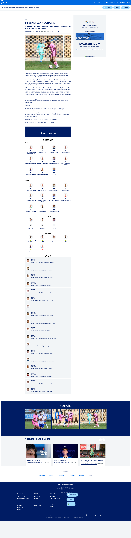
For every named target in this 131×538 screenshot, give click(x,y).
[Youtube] (106, 2)
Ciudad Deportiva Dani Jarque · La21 (32, 31)
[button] (107, 7)
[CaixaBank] (81, 475)
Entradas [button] (72, 504)
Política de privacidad (31, 515)
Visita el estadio (36, 7)
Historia (36, 498)
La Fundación (37, 503)
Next (105, 419)
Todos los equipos (21, 496)
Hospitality (13, 7)
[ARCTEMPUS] (42, 475)
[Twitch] (114, 2)
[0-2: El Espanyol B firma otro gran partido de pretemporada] (92, 452)
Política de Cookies (21, 515)
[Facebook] (86, 515)
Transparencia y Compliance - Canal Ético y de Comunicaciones (54, 515)
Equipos (17, 7)
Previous (25, 419)
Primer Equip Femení (22, 500)
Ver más (104, 515)
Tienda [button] (71, 499)
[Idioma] (128, 2)
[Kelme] (95, 2)
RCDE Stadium (31, 7)
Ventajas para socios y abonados (55, 499)
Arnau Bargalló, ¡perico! (60, 460)
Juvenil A (19, 505)
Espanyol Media (21, 7)
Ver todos (90, 475)
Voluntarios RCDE (54, 502)
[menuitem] (122, 2)
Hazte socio (53, 496)
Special (19, 509)
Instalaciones (37, 496)
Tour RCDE (36, 500)
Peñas (51, 504)
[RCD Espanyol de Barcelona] (4, 2)
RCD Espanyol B (21, 503)
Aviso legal (39, 515)
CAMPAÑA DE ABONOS (7, 7)
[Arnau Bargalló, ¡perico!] (65, 457)
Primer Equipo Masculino (23, 498)
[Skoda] (99, 2)
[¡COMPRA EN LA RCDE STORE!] (90, 36)
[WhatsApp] (117, 2)
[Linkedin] (112, 2)
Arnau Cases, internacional (33, 460)
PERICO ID (26, 7)
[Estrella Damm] (71, 475)
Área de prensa (37, 505)
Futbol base (20, 507)
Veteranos (52, 506)
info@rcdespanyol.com (65, 489)
